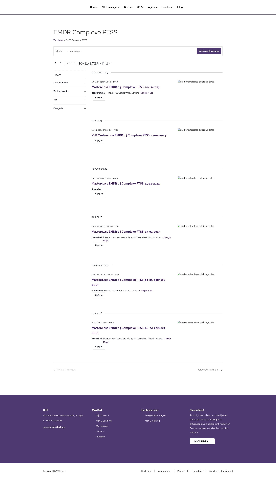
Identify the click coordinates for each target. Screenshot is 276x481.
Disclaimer (146, 471)
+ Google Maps (146, 93)
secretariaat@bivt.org (54, 427)
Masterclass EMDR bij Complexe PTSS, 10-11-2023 (126, 87)
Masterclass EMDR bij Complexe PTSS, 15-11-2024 (126, 183)
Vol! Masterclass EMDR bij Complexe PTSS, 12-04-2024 (129, 135)
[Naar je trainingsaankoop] (230, 6)
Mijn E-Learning (104, 420)
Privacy (180, 471)
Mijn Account (102, 415)
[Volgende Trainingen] (61, 63)
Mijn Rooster (102, 426)
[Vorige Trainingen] (55, 63)
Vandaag (70, 63)
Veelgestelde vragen (155, 415)
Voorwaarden (164, 471)
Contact (100, 431)
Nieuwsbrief (197, 471)
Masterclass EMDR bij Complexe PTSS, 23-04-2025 (126, 231)
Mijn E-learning (152, 420)
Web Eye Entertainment (221, 471)
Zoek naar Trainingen (209, 51)
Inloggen (100, 436)
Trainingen (58, 40)
